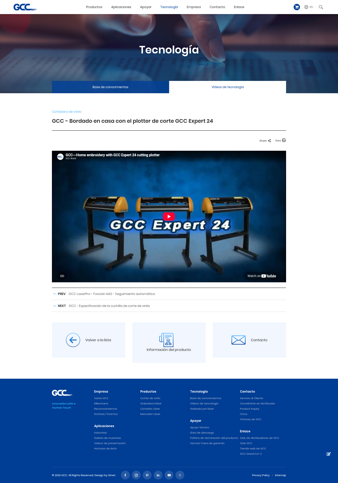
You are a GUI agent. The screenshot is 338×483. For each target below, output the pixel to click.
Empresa (194, 7)
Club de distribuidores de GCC (259, 438)
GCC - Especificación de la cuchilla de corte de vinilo (109, 306)
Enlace (239, 7)
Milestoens (101, 403)
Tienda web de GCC (253, 448)
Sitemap (280, 475)
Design (99, 475)
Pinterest (147, 475)
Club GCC (246, 443)
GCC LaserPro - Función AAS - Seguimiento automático (112, 294)
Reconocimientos (105, 409)
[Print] (284, 141)
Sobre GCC (101, 398)
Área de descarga (202, 432)
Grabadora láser (151, 403)
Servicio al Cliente (251, 398)
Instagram (136, 475)
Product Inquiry (249, 409)
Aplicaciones (121, 7)
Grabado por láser (202, 409)
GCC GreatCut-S (251, 454)
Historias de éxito (105, 448)
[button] (309, 7)
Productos (94, 7)
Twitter (180, 475)
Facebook (125, 475)
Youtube (169, 475)
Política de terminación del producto (214, 438)
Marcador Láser (150, 414)
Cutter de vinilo (150, 398)
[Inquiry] (328, 454)
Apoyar (146, 7)
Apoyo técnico (199, 427)
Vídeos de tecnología (228, 87)
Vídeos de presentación (110, 443)
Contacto (217, 7)
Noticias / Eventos (106, 414)
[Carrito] (297, 7)
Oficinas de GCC (250, 419)
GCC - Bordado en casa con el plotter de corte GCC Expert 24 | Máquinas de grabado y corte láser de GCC (25, 7)
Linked (158, 475)
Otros (243, 414)
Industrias (100, 432)
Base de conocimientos (110, 87)
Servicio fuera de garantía (207, 443)
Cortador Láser (150, 409)
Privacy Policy (261, 475)
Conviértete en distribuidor (257, 403)
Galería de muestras (107, 438)
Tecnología (169, 7)
